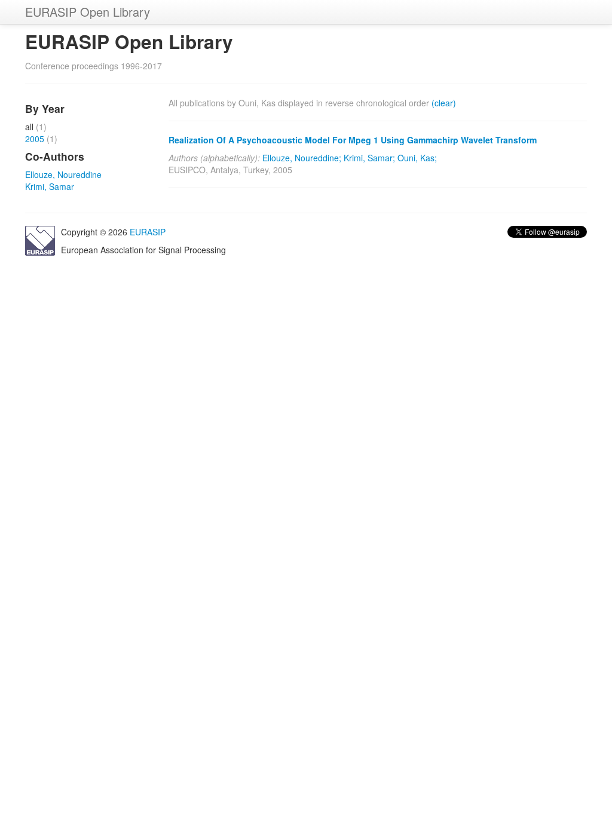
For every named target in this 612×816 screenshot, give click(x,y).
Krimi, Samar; (369, 158)
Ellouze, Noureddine (63, 174)
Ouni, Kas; (417, 158)
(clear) (444, 103)
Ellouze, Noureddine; (301, 158)
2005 (34, 139)
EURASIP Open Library (87, 11)
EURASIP (148, 232)
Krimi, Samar (49, 186)
